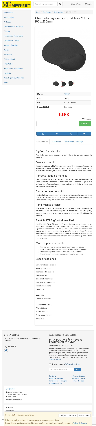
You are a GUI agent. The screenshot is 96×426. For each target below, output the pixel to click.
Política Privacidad (56, 378)
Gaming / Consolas (11, 45)
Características (42, 141)
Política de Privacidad (55, 359)
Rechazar (72, 415)
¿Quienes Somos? (56, 383)
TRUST (67, 94)
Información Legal (78, 376)
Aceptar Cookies (84, 415)
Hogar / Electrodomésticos (13, 68)
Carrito (89, 4)
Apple (6, 82)
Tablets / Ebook (9, 59)
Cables (6, 50)
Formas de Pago (78, 381)
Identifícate (77, 4)
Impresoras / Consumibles (13, 36)
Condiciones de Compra (58, 381)
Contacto (52, 376)
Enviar (77, 369)
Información (56, 141)
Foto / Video (8, 64)
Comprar (85, 123)
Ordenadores (8, 13)
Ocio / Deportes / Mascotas (14, 78)
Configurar (63, 415)
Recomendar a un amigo (74, 141)
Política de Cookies (80, 423)
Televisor (7, 31)
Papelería (7, 73)
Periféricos (8, 54)
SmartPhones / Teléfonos (13, 27)
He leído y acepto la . (65, 364)
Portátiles (7, 22)
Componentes (9, 17)
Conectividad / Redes (11, 41)
